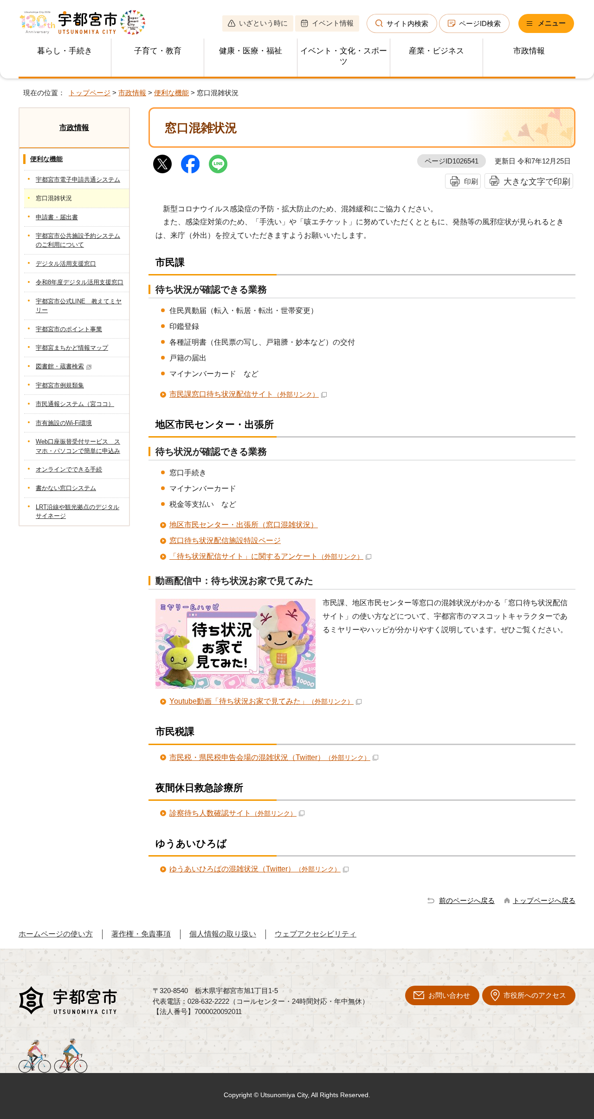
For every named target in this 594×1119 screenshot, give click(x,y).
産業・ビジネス (436, 50)
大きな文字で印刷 (537, 181)
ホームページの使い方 (56, 934)
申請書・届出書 (57, 217)
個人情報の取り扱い (222, 934)
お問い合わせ (449, 995)
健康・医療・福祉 (250, 50)
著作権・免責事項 (141, 934)
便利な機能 (171, 93)
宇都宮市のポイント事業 (69, 329)
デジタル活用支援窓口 (66, 263)
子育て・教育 (157, 50)
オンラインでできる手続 (69, 469)
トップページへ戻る (544, 900)
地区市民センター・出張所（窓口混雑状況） (243, 525)
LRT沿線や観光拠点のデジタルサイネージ (77, 511)
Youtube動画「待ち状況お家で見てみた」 (261, 701)
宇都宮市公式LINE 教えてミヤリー (79, 306)
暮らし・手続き (64, 50)
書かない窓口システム (66, 487)
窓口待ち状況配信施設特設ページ (225, 540)
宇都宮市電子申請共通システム (78, 179)
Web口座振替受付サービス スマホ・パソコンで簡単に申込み (78, 446)
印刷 (471, 181)
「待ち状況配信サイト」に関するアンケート (266, 556)
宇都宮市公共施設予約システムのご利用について (78, 240)
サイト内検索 (407, 23)
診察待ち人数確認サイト (233, 813)
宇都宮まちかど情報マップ (72, 347)
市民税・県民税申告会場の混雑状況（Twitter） (269, 757)
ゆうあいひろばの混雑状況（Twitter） (255, 869)
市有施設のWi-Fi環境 (64, 422)
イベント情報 (333, 23)
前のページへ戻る (467, 900)
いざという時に (263, 23)
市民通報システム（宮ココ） (75, 403)
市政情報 (529, 50)
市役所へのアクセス (535, 995)
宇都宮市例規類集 (60, 385)
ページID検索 (480, 23)
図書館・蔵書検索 (60, 366)
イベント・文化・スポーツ (343, 56)
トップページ (89, 93)
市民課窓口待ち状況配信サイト (244, 394)
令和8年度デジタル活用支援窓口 (79, 282)
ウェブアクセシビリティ (315, 934)
